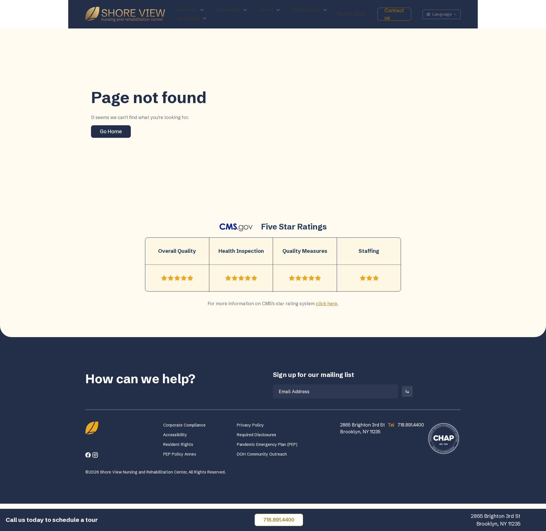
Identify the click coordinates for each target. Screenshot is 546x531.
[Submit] (407, 391)
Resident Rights (178, 444)
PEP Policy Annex (179, 454)
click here (326, 303)
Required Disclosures (256, 434)
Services (187, 10)
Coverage (188, 18)
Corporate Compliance (184, 425)
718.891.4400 (350, 14)
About (266, 10)
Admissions (306, 10)
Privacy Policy (250, 425)
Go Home (111, 131)
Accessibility (175, 434)
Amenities (228, 10)
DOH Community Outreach (262, 454)
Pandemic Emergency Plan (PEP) (267, 444)
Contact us (394, 14)
